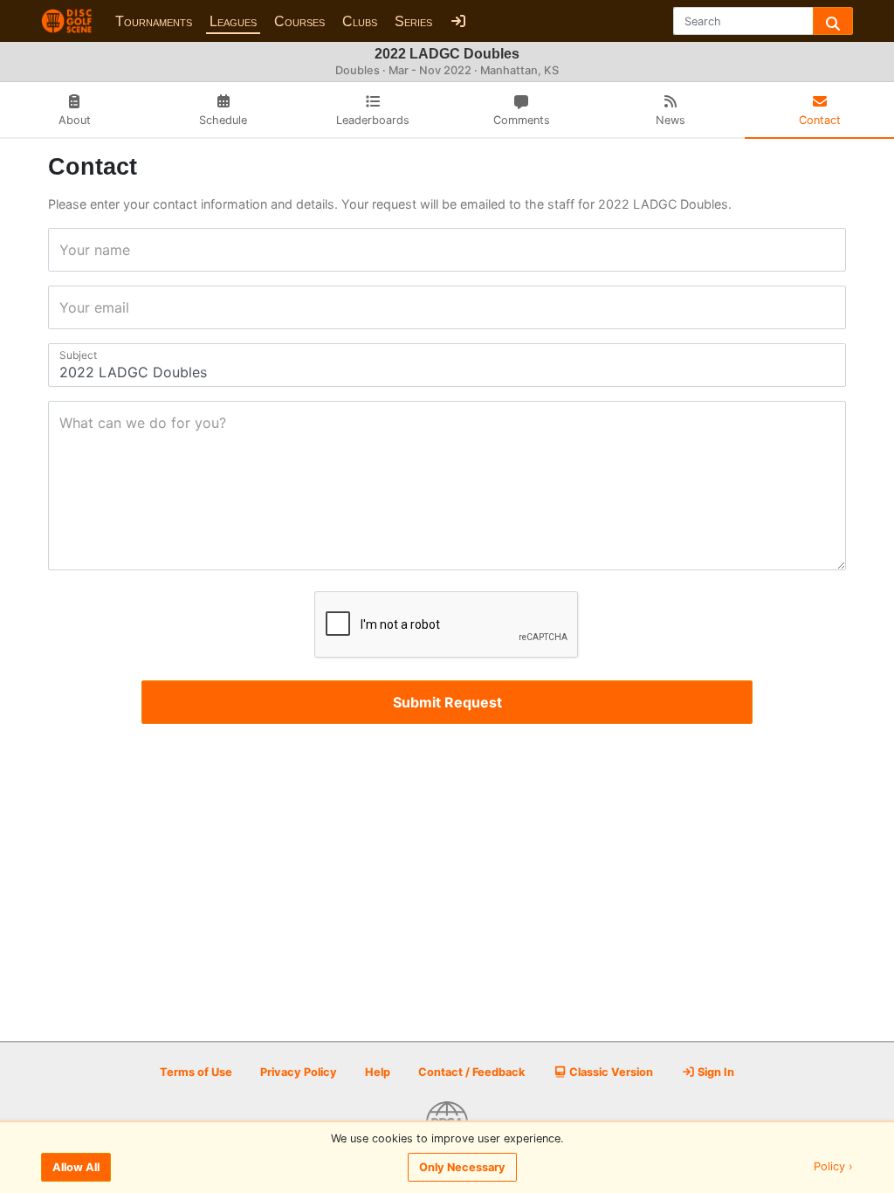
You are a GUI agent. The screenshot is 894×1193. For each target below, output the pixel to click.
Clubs (359, 21)
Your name (65, 250)
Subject (65, 355)
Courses (299, 21)
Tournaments (153, 21)
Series (413, 21)
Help (377, 1072)
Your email (65, 307)
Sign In (714, 1072)
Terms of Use (196, 1072)
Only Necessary (462, 1167)
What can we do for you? (65, 422)
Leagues (233, 21)
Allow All (76, 1167)
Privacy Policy (298, 1072)
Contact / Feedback (471, 1072)
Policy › (833, 1167)
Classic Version (610, 1072)
